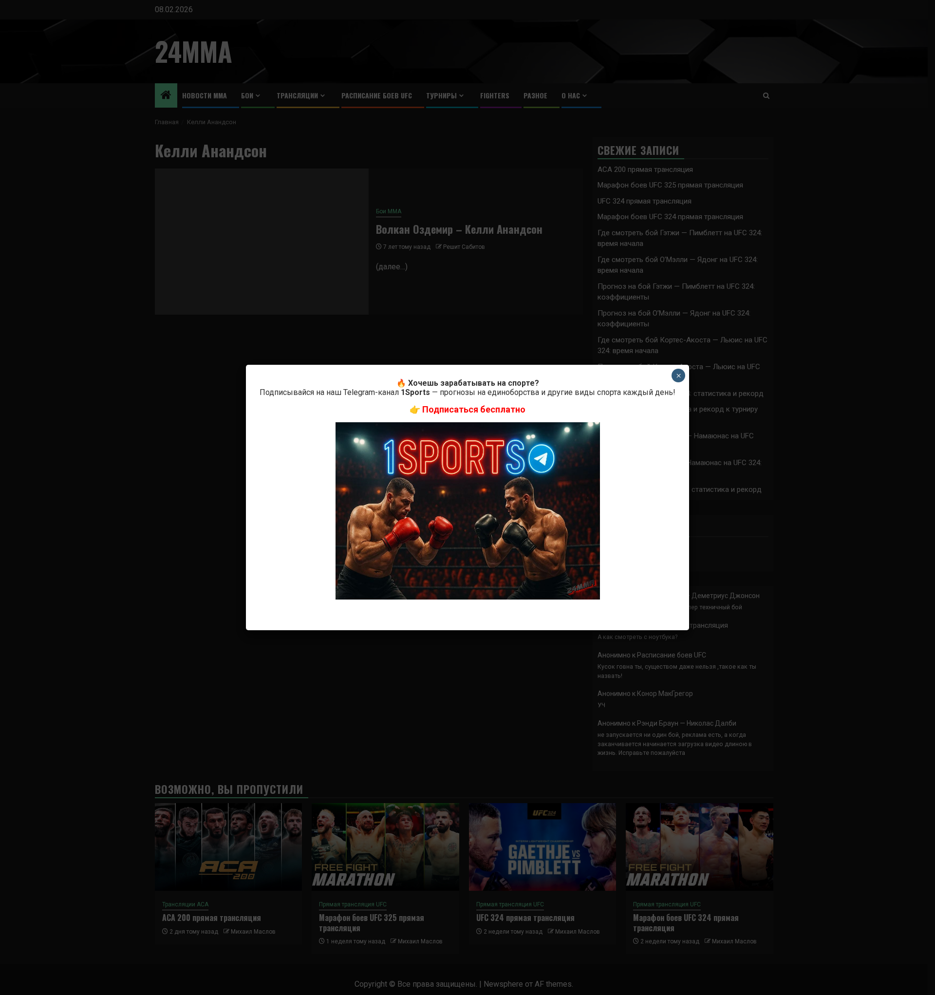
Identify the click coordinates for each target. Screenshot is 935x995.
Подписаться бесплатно (473, 409)
